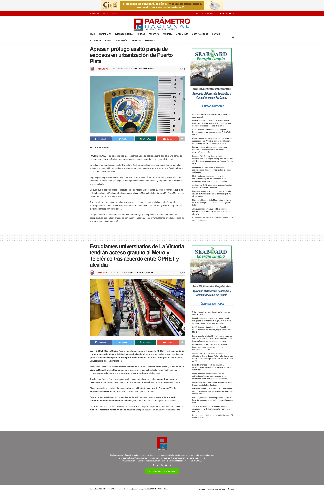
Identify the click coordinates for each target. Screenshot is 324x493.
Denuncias (136, 40)
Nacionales (105, 34)
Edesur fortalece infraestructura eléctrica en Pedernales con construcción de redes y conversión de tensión (209, 149)
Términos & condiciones (216, 489)
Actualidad (182, 34)
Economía (168, 34)
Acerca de (94, 13)
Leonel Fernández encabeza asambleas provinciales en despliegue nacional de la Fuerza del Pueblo (211, 169)
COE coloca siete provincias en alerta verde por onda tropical (211, 115)
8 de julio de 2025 (120, 68)
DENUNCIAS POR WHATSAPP (162, 471)
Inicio (93, 34)
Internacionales (124, 34)
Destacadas (136, 68)
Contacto (105, 13)
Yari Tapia (102, 272)
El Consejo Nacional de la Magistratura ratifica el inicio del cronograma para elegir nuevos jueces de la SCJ (212, 202)
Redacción (103, 68)
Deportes (154, 34)
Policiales (95, 40)
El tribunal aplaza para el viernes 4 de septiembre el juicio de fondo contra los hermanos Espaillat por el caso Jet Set (212, 193)
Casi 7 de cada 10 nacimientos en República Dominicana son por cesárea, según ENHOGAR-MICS (211, 132)
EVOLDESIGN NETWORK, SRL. (156, 489)
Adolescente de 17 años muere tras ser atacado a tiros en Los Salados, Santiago (212, 186)
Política (140, 34)
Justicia (216, 34)
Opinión (149, 40)
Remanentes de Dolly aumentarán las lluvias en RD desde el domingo (213, 218)
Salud (108, 40)
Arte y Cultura (200, 34)
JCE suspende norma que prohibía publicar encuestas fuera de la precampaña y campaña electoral (211, 211)
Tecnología (121, 40)
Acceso (114, 13)
